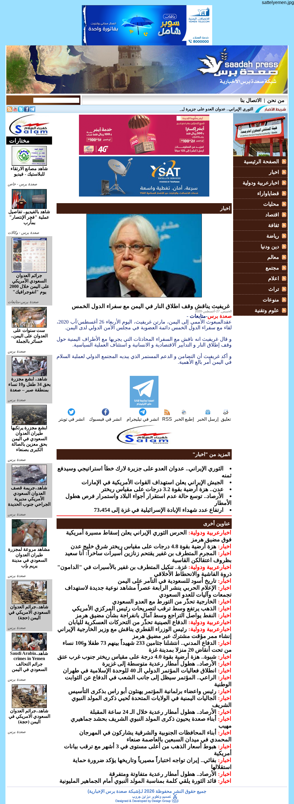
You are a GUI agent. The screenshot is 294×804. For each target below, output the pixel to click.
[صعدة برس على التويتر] (21, 110)
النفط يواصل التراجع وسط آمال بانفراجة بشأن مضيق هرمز (146, 615)
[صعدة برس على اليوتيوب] (15, 110)
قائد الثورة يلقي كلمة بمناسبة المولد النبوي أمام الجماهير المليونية (137, 781)
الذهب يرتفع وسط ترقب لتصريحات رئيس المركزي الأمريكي (144, 608)
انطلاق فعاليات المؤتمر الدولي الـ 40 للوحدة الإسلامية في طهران (139, 670)
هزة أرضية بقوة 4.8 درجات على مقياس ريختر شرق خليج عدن (143, 546)
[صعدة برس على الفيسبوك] (27, 110)
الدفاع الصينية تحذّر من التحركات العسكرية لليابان (127, 622)
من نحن (276, 100)
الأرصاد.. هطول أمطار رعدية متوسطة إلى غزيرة (159, 663)
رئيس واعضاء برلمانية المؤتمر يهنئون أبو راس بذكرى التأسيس (142, 691)
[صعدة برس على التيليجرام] (32, 110)
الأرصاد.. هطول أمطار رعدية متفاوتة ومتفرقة (162, 774)
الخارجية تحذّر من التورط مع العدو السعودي (164, 601)
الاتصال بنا (251, 100)
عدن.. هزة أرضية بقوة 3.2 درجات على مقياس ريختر (162, 489)
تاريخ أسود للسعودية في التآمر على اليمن (167, 581)
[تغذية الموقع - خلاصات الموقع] (9, 110)
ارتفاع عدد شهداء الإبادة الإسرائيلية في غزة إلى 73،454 (159, 510)
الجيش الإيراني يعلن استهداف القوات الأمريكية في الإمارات (153, 482)
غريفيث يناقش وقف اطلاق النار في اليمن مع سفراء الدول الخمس (151, 306)
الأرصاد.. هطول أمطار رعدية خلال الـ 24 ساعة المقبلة (153, 712)
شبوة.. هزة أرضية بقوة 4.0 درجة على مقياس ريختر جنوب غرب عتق (136, 656)
